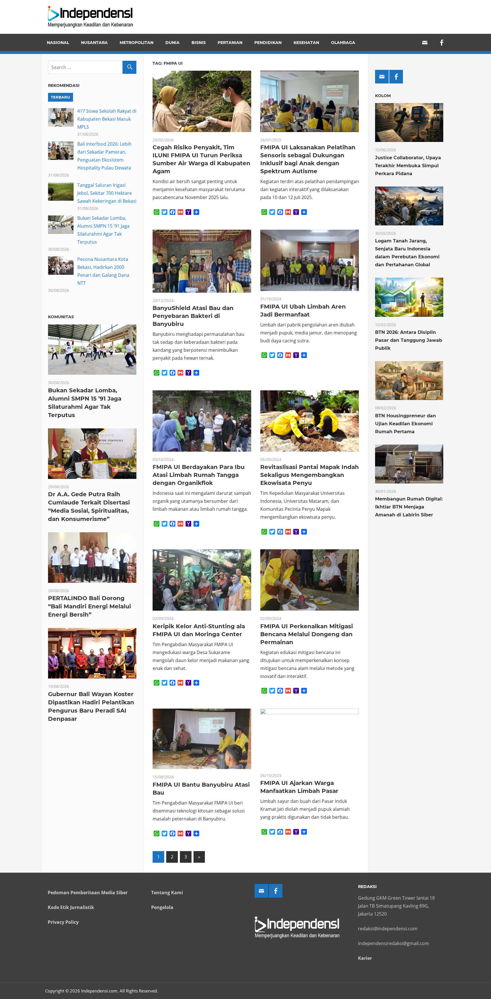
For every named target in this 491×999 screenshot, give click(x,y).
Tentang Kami (167, 892)
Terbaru (60, 97)
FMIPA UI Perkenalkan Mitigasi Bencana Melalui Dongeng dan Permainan (306, 634)
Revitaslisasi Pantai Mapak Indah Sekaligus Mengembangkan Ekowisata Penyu (309, 475)
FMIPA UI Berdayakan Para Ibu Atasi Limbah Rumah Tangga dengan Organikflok (199, 475)
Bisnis (199, 42)
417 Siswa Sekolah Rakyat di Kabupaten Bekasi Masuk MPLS (106, 119)
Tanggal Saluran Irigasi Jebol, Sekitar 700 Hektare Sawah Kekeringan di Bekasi (106, 193)
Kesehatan (306, 42)
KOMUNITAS (61, 316)
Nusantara (94, 42)
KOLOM (383, 95)
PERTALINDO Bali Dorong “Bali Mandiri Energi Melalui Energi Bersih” (89, 606)
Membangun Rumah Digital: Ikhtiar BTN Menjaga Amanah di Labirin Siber (409, 507)
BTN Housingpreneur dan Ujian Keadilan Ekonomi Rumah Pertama (405, 423)
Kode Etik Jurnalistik (71, 907)
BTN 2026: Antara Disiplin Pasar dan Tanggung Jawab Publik (408, 340)
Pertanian (230, 42)
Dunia (172, 42)
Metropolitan (136, 42)
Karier (365, 958)
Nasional (58, 42)
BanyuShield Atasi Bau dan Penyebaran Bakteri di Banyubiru (193, 316)
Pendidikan (268, 42)
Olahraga (343, 42)
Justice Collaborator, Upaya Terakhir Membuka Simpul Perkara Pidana (408, 165)
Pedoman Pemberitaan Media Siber (88, 892)
